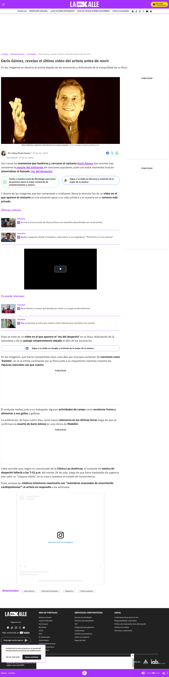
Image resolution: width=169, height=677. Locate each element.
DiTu (40, 634)
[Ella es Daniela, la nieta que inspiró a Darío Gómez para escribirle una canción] (8, 323)
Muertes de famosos (50, 591)
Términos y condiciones (123, 631)
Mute (143, 673)
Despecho (69, 591)
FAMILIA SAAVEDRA (120, 11)
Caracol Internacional (47, 644)
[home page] (84, 4)
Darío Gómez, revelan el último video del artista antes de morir (65, 54)
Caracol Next (44, 650)
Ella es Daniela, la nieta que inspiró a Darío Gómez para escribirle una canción (58, 323)
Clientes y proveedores (83, 634)
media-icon (84, 673)
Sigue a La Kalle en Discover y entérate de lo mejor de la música (92, 180)
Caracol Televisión (46, 621)
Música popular (87, 591)
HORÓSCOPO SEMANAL (38, 11)
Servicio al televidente (83, 618)
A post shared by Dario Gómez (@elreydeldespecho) (60, 581)
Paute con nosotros (82, 637)
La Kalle (4, 54)
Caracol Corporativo (46, 647)
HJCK (41, 631)
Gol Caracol (43, 624)
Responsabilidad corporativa (125, 621)
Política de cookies (121, 627)
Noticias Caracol (45, 618)
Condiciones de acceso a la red (126, 618)
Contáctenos (79, 631)
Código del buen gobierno (84, 627)
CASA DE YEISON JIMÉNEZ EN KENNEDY (93, 11)
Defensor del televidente (84, 621)
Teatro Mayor (44, 640)
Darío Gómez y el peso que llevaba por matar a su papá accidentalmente (55, 308)
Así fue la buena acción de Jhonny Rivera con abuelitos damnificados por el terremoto (61, 222)
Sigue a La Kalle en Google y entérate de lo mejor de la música (63, 348)
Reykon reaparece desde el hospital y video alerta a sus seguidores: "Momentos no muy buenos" (67, 237)
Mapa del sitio (80, 640)
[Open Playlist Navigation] (167, 673)
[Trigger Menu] (3, 4)
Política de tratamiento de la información (130, 624)
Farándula (31, 54)
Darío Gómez (29, 591)
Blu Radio (42, 627)
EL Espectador (44, 637)
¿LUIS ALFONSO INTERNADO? (62, 11)
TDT (76, 624)
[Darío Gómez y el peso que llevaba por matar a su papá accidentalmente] (8, 308)
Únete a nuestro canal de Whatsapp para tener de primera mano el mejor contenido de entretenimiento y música (32, 182)
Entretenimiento (18, 54)
